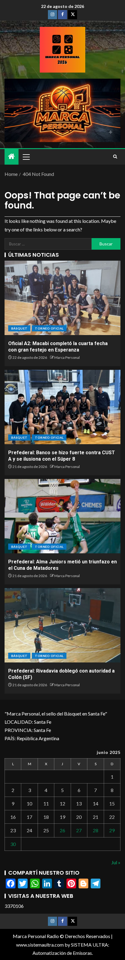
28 (95, 830)
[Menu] (26, 156)
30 (13, 844)
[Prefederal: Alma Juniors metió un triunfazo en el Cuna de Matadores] (62, 516)
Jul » (115, 862)
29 (112, 830)
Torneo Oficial (49, 328)
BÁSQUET (19, 328)
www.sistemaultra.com (40, 945)
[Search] (115, 156)
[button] (26, 156)
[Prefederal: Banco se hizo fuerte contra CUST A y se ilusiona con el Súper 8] (62, 407)
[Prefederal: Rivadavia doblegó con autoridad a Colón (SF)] (62, 625)
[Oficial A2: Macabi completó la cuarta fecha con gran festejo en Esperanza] (62, 298)
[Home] (11, 156)
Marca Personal (67, 357)
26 (62, 830)
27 (79, 830)
